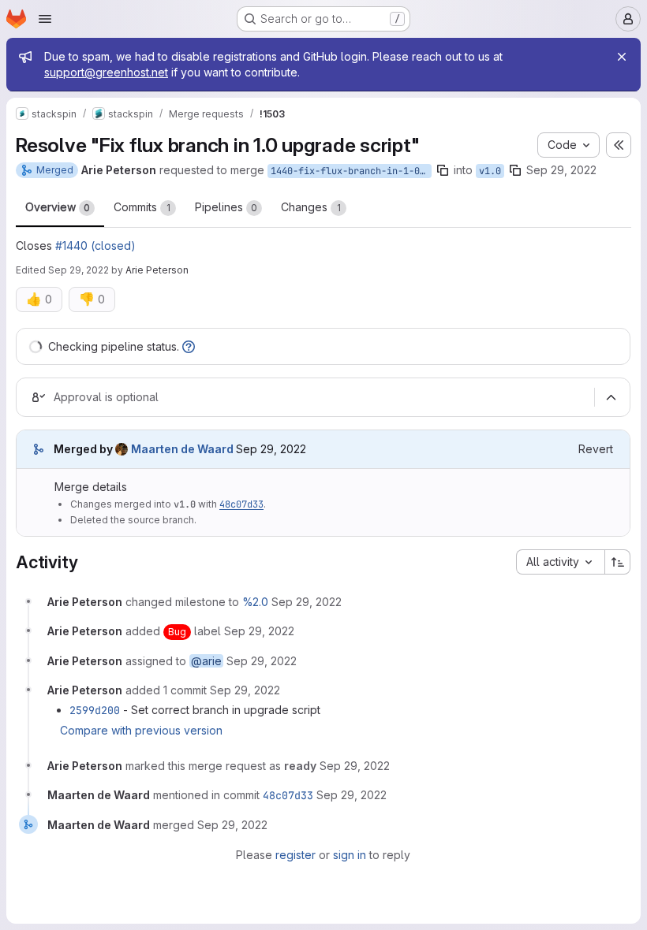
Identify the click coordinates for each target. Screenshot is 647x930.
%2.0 (255, 601)
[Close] (621, 56)
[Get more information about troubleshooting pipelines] (188, 346)
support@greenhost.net (106, 72)
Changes (311, 207)
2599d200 (94, 710)
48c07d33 (241, 504)
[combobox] (560, 562)
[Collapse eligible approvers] (610, 397)
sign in (349, 854)
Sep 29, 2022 (561, 170)
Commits (142, 207)
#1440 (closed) (95, 245)
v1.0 (490, 171)
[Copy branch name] (442, 170)
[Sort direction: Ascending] (617, 562)
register (295, 854)
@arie (206, 661)
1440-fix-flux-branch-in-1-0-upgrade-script (351, 171)
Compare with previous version (141, 730)
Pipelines (226, 207)
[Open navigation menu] (45, 19)
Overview (57, 207)
